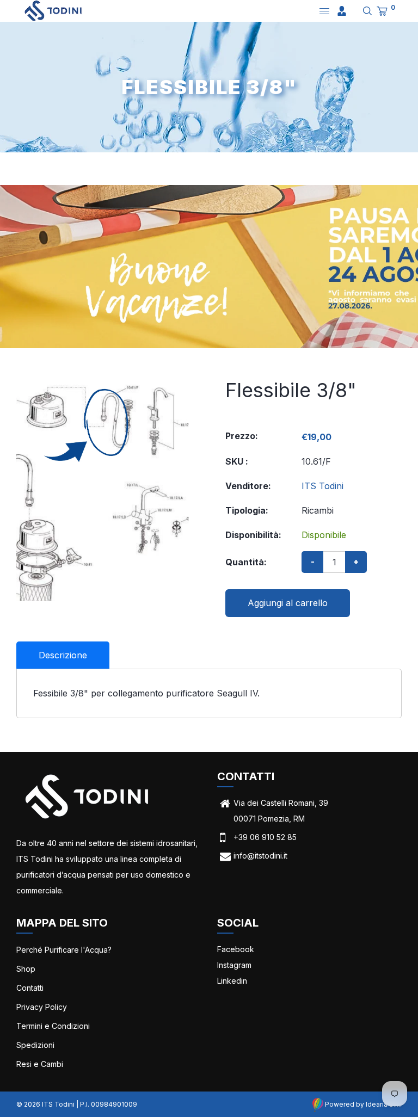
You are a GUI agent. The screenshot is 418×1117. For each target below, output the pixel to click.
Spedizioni (35, 1045)
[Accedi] (342, 11)
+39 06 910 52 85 (265, 837)
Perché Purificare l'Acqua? (64, 949)
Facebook (235, 949)
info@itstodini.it (260, 855)
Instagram (234, 965)
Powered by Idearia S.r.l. (362, 1104)
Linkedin (232, 980)
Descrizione (63, 655)
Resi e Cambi (39, 1064)
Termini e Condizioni (53, 1025)
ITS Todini (322, 485)
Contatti (30, 987)
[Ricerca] (363, 11)
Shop (25, 968)
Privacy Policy (41, 1006)
